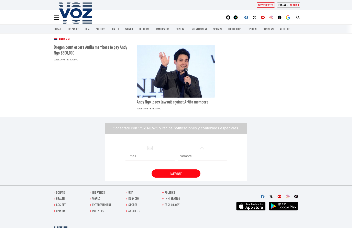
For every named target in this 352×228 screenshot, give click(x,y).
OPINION (252, 29)
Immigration (162, 29)
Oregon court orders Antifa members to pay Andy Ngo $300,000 (90, 50)
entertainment (198, 29)
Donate (58, 29)
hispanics (73, 29)
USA (87, 29)
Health (115, 29)
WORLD (129, 29)
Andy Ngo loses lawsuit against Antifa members (172, 102)
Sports (217, 29)
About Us (285, 29)
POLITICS (100, 29)
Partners (268, 29)
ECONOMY (144, 29)
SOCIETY (180, 29)
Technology (235, 29)
